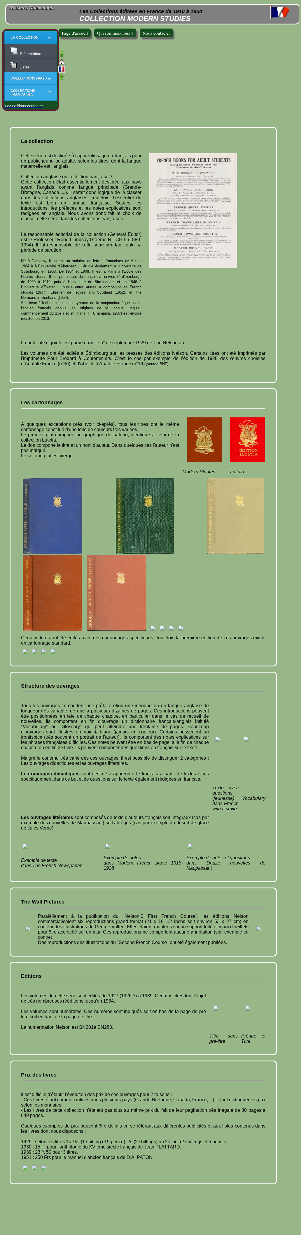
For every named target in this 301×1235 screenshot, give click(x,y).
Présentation (30, 54)
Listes (23, 67)
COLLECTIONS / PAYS (28, 78)
